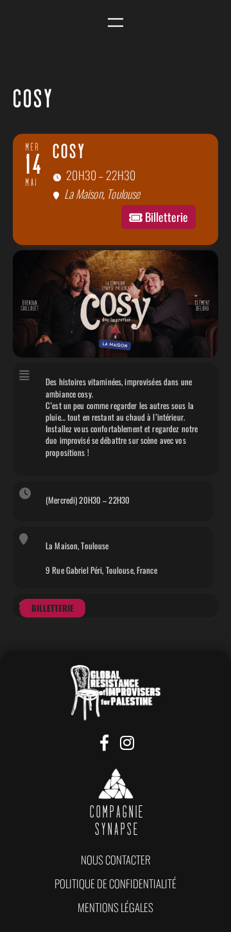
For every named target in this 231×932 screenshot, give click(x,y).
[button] (115, 860)
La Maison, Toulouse (77, 545)
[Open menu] (115, 23)
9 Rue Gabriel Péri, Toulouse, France (101, 569)
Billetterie (52, 607)
